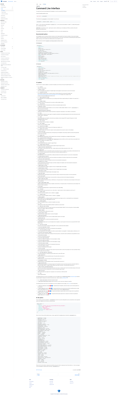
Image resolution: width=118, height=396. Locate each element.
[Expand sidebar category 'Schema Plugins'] (12, 48)
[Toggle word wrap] (77, 66)
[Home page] (37, 4)
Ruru (30, 387)
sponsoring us (64, 277)
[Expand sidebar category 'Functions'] (12, 28)
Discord (51, 381)
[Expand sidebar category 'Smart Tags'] (12, 46)
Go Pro (98, 1)
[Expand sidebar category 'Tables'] (12, 27)
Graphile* (30, 385)
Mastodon (51, 384)
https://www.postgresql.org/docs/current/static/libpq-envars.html (48, 94)
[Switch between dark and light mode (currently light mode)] (108, 1)
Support (101, 1)
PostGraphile (31, 381)
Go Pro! (69, 283)
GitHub (105, 1)
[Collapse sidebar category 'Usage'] (12, 9)
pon (52, 285)
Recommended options (85, 4)
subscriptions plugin (73, 276)
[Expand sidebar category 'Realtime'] (12, 38)
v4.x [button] (14, 1)
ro (50, 285)
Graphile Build (31, 384)
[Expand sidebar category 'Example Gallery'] (12, 7)
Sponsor (94, 1)
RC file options (84, 7)
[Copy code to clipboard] (79, 16)
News (91, 1)
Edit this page (39, 369)
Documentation (10, 1)
